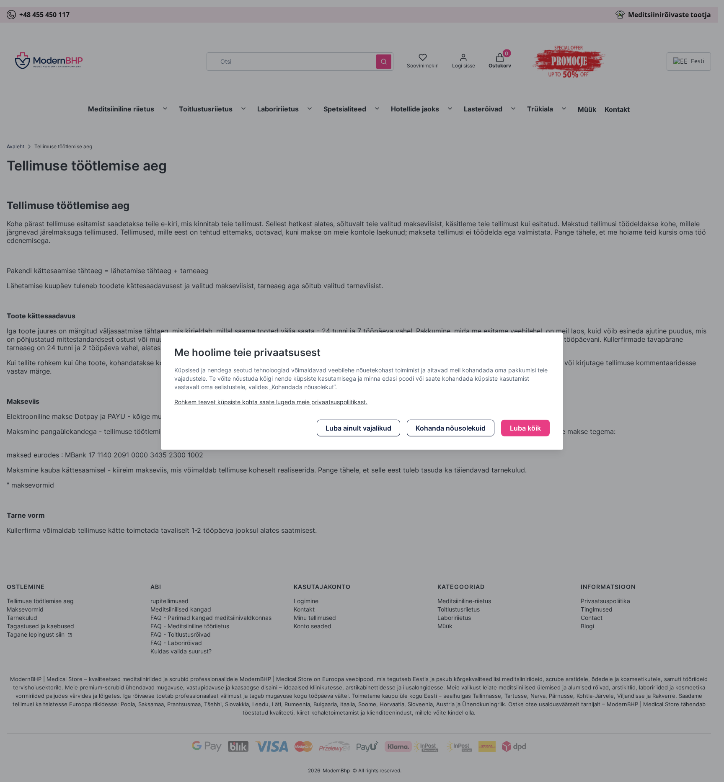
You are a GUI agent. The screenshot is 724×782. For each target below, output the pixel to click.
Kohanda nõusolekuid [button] (451, 428)
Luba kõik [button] (525, 428)
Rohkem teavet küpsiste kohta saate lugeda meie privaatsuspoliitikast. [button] (270, 401)
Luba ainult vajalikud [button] (358, 428)
